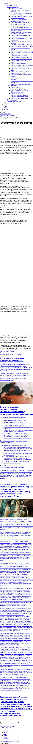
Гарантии (6, 738)
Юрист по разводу (16, 87)
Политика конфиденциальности (9, 741)
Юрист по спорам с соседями (19, 66)
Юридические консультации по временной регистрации (20, 23)
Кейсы (5, 103)
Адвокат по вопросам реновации (20, 84)
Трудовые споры (12, 100)
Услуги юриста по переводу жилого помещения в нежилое (21, 32)
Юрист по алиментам (17, 93)
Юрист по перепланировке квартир (21, 57)
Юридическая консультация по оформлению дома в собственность (21, 26)
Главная (2, 117)
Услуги (6, 3)
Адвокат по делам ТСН (18, 73)
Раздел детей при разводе (18, 89)
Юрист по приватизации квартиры (21, 59)
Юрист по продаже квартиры (19, 63)
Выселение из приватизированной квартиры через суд (21, 13)
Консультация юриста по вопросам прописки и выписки (21, 29)
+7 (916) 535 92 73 (5, 114)
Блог (5, 107)
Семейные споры (12, 85)
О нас (5, 106)
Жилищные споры (12, 7)
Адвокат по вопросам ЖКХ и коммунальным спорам (19, 20)
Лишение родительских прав (19, 96)
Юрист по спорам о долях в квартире (22, 46)
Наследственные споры (14, 101)
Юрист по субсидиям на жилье (20, 71)
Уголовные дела (12, 5)
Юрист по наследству (17, 92)
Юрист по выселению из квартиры (21, 44)
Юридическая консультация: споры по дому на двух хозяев (21, 17)
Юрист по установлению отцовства (21, 98)
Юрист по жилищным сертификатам (22, 51)
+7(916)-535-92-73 (5, 728)
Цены (5, 104)
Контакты (6, 109)
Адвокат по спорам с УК (18, 8)
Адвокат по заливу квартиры (19, 55)
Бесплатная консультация (7, 115)
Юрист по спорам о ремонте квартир (22, 65)
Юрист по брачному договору (20, 95)
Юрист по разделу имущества (19, 90)
